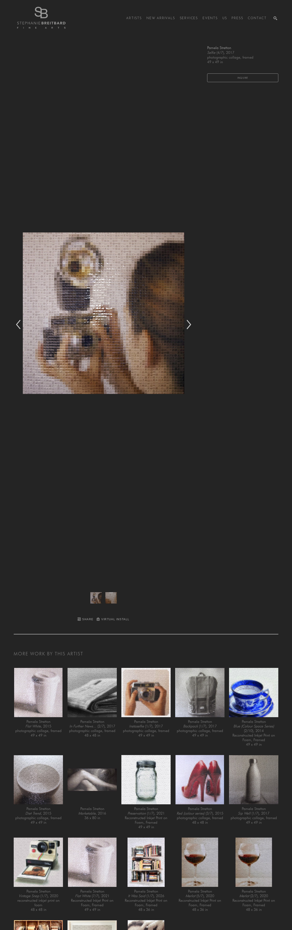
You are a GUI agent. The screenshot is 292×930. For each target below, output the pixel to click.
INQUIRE (242, 77)
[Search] (275, 18)
